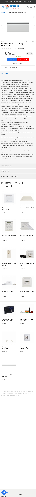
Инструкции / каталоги (9, 176)
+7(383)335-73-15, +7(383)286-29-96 (13, 1)
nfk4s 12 (16, 395)
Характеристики (7, 166)
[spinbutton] (29, 53)
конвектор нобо (21, 391)
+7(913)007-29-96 (27, 1)
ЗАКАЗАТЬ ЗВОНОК (23, 59)
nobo (11, 391)
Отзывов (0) (5, 171)
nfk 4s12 (12, 395)
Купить (12, 59)
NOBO (2, 41)
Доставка (3, 496)
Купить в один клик (18, 63)
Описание (5, 73)
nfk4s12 (7, 395)
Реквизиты (20, 494)
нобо (15, 391)
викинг (3, 395)
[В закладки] (34, 17)
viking (29, 393)
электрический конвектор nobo (18, 393)
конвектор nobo (5, 391)
